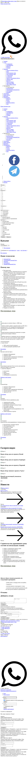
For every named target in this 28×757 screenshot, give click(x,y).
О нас (4, 62)
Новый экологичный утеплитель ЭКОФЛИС (12, 527)
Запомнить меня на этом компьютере (14, 700)
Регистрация (6, 694)
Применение (4, 215)
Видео (7, 100)
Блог (7, 104)
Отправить (3, 604)
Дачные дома (9, 79)
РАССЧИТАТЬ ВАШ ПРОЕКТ (7, 58)
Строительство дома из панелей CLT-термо (11, 508)
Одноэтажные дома (11, 73)
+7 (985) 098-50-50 (5, 628)
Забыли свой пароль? (8, 709)
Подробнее (3, 349)
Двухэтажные (6, 248)
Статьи (8, 101)
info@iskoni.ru (4, 636)
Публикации (6, 97)
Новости (8, 66)
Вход (4, 693)
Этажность (3, 206)
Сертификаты (9, 65)
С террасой (9, 76)
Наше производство (5, 3)
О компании (9, 64)
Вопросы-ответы (10, 102)
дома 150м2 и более (11, 84)
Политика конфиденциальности (8, 691)
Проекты (5, 69)
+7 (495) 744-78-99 (5, 57)
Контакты (5, 96)
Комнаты (3, 190)
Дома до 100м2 (10, 82)
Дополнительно (5, 210)
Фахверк (8, 92)
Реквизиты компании (6, 689)
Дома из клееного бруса (12, 70)
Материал (3, 220)
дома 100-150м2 (10, 83)
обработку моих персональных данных (10, 620)
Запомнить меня (9, 706)
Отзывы (8, 67)
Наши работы (6, 95)
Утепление (6, 93)
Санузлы (3, 200)
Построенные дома (8, 311)
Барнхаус (8, 80)
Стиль (2, 225)
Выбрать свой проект (6, 377)
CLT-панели (9, 91)
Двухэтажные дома (11, 74)
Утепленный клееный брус (13, 89)
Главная (5, 61)
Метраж (3, 185)
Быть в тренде (4, 490)
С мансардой (9, 75)
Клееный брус (9, 88)
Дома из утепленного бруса (13, 78)
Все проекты (4, 253)
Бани (7, 71)
